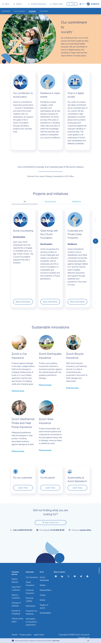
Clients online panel (17, 620)
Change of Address (16, 604)
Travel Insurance (30, 583)
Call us (22, 530)
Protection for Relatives (31, 612)
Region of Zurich (44, 606)
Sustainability (45, 613)
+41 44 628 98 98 (57, 530)
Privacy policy (25, 635)
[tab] (25, 201)
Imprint (15, 635)
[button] (5, 4)
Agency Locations (16, 596)
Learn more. (56, 640)
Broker (42, 600)
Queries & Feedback (16, 612)
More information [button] (23, 302)
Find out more (18, 391)
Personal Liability (29, 599)
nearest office (85, 530)
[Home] (93, 4)
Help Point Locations (16, 588)
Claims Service (15, 580)
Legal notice (38, 635)
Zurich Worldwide (44, 578)
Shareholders (45, 590)
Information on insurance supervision (31, 622)
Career (43, 595)
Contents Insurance (30, 591)
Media (42, 585)
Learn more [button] (23, 488)
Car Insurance (32, 577)
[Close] (88, 640)
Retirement (30, 606)
